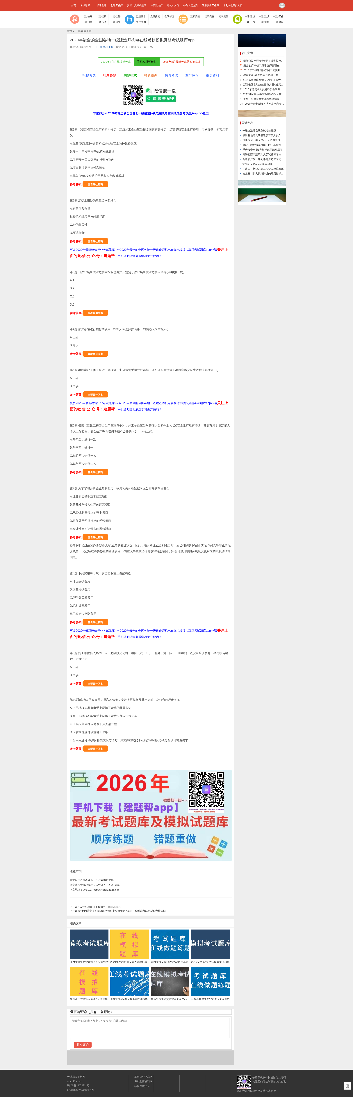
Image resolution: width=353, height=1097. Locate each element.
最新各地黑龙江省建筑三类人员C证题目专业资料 (270, 135)
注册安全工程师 (210, 5)
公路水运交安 (190, 5)
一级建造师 (157, 5)
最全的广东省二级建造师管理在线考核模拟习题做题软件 (275, 65)
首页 (73, 5)
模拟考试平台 (142, 1086)
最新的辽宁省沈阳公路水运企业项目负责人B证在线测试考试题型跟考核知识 (118, 910)
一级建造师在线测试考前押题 (259, 130)
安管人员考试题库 (136, 5)
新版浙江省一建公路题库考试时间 (262, 159)
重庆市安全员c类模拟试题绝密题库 (262, 149)
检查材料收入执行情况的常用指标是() (264, 173)
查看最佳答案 (95, 184)
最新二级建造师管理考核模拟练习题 (263, 98)
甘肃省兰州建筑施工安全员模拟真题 (263, 168)
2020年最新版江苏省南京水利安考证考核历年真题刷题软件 (278, 103)
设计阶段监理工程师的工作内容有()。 (96, 906)
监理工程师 (117, 5)
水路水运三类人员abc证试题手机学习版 (265, 140)
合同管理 (169, 16)
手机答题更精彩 (146, 61)
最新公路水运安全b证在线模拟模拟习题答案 (268, 60)
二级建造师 (100, 5)
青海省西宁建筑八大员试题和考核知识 (264, 154)
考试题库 (85, 5)
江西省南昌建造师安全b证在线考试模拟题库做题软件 (273, 79)
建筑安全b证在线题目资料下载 (260, 75)
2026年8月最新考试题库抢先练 (181, 61)
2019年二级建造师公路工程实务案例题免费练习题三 (273, 70)
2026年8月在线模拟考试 (116, 61)
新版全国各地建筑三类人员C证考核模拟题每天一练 (272, 84)
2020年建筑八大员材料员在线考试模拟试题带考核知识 (274, 89)
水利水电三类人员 (232, 5)
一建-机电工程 (83, 31)
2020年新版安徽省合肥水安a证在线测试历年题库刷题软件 (276, 94)
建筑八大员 (173, 5)
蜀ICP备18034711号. (78, 1085)
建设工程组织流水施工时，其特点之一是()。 (268, 144)
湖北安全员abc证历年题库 (257, 164)
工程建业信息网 (143, 1076)
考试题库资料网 (86, 1090)
